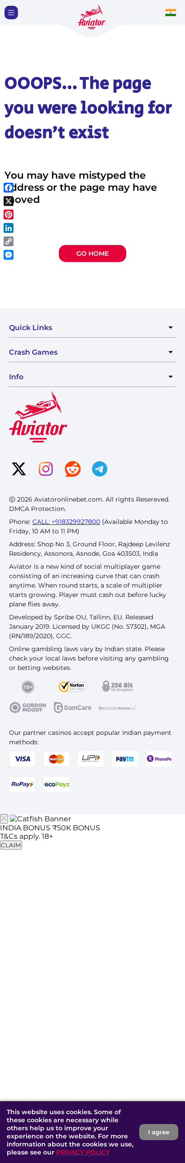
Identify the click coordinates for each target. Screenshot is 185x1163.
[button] (11, 12)
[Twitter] (19, 470)
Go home (92, 253)
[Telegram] (100, 470)
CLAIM (11, 845)
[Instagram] (46, 470)
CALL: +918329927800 (66, 522)
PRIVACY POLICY (83, 1152)
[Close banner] (4, 819)
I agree (158, 1132)
